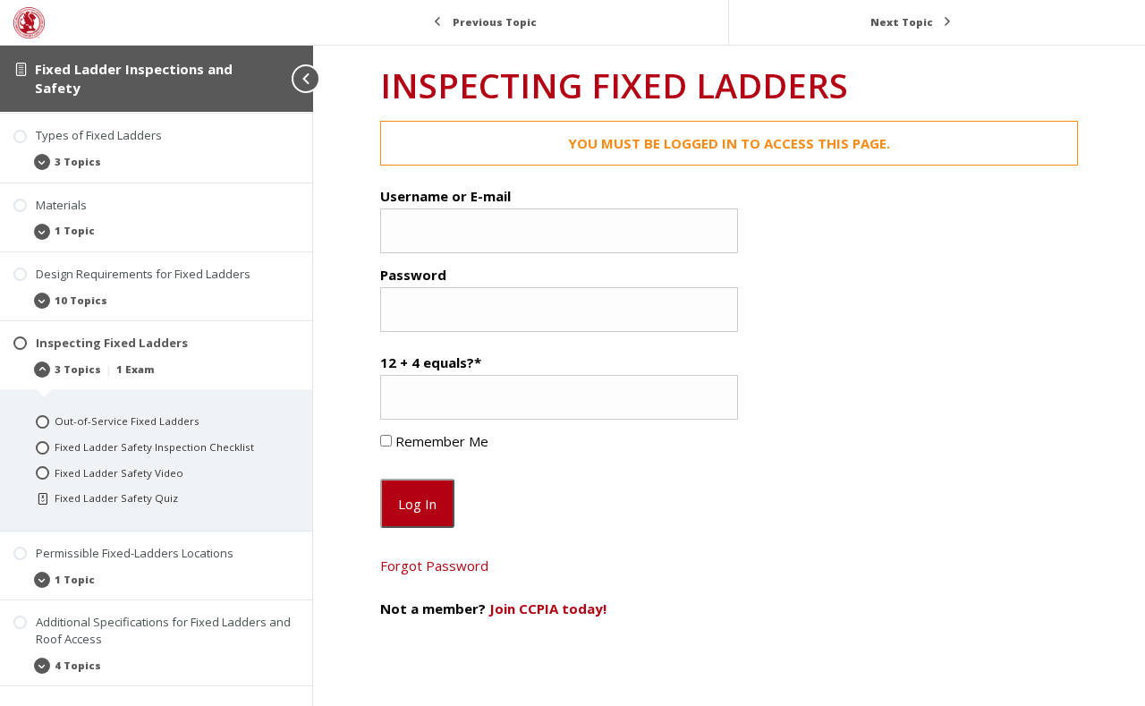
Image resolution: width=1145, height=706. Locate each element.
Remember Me (440, 441)
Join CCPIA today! (547, 608)
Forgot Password (434, 565)
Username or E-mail (445, 196)
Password (413, 275)
